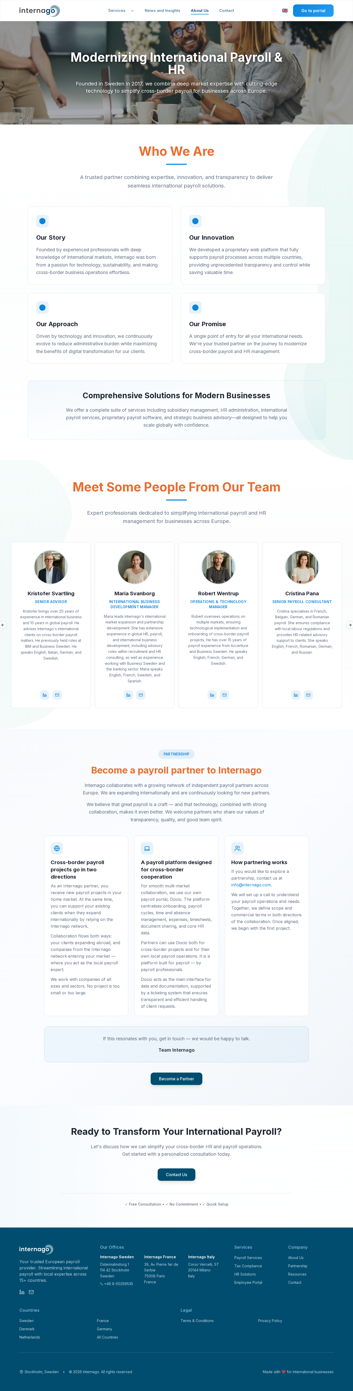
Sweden (26, 1320)
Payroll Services (248, 1257)
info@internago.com (251, 884)
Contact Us (176, 1174)
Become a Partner (176, 1078)
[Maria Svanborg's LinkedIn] (128, 695)
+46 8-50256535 (118, 1283)
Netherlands (29, 1337)
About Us (200, 10)
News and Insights (162, 10)
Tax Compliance (248, 1266)
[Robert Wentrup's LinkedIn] (212, 695)
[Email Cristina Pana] (308, 695)
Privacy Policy (270, 1320)
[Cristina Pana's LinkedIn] (296, 695)
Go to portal (313, 10)
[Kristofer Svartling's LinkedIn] (44, 695)
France (103, 1320)
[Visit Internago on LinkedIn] (22, 1292)
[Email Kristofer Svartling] (57, 695)
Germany (104, 1329)
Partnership (298, 1266)
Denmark (27, 1329)
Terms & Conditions (197, 1320)
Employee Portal (248, 1282)
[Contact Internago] (31, 1292)
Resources (297, 1274)
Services (117, 10)
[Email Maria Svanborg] (140, 695)
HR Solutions (245, 1274)
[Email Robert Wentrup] (224, 695)
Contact (226, 10)
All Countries (107, 1337)
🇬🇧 (285, 11)
